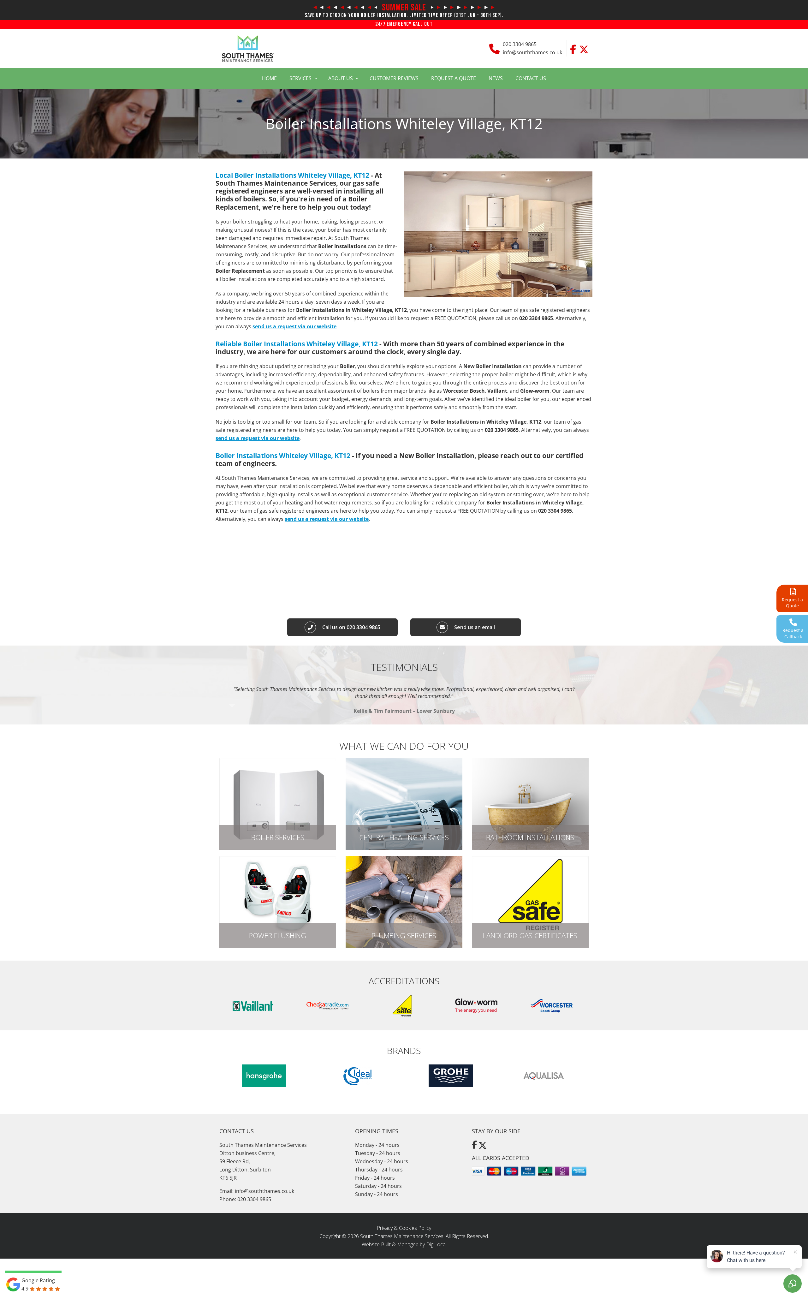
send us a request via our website (294, 326)
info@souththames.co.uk (532, 52)
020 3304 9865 (520, 44)
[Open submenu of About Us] (359, 78)
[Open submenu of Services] (318, 78)
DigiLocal (436, 1244)
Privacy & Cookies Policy (404, 1228)
